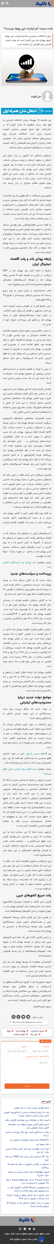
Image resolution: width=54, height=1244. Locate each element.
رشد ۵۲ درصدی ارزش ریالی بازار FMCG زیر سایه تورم (27, 1158)
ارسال (27, 1086)
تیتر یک (34, 1034)
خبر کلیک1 (36, 96)
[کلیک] (44, 3)
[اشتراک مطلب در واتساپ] (13, 1017)
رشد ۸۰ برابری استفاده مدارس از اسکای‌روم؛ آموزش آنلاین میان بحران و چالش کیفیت (26, 1114)
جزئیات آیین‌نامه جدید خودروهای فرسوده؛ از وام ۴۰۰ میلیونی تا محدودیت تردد (27, 1181)
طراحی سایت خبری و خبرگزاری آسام (23, 1239)
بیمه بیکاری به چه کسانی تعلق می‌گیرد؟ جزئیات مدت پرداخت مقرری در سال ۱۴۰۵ (27, 1197)
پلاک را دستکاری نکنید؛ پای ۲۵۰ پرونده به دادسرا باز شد (27, 1134)
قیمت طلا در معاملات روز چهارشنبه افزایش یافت (27, 1120)
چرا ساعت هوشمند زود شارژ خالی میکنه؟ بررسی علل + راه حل (27, 1150)
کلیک (13, 1233)
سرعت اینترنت (38, 1031)
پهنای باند (21, 1031)
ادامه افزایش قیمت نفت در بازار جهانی (31, 1108)
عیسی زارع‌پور (32, 753)
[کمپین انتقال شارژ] (27, 111)
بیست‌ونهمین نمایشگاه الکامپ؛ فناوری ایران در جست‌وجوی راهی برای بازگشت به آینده (28, 1189)
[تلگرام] (28, 1017)
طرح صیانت (19, 1034)
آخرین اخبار (46, 1101)
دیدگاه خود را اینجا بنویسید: (37, 1056)
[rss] (34, 1229)
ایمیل (24, 1046)
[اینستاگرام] (20, 1229)
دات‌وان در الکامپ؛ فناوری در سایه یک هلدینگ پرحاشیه (28, 1166)
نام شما (46, 1046)
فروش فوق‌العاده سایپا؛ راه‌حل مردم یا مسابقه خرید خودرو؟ (28, 1173)
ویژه (9, 1031)
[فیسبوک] (18, 1017)
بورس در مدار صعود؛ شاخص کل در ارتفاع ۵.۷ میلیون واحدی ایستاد (28, 1204)
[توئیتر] (23, 1017)
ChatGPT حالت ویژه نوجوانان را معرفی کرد (29, 1140)
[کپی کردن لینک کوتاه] (27, 1022)
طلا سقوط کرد (42, 1144)
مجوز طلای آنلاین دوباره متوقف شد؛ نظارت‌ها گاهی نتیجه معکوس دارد (28, 1126)
